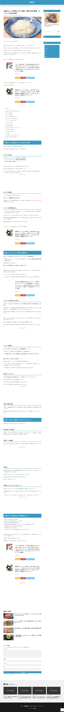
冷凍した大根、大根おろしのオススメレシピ (12, 127)
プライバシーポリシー (33, 706)
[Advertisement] (22, 182)
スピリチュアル (48, 46)
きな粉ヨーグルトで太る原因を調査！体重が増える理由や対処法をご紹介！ (53, 697)
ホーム (22, 706)
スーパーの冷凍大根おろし (11, 116)
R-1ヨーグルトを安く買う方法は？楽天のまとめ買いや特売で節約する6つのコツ (24, 697)
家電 (46, 51)
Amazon (17, 77)
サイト (5, 667)
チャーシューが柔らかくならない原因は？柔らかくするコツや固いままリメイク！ (27, 621)
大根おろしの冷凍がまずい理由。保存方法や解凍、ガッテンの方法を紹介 (20, 5)
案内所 (32, 2)
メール (5, 663)
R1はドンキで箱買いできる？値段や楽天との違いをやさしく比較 (10, 697)
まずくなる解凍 (9, 114)
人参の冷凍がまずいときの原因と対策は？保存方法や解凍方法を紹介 (27, 629)
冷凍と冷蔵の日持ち (10, 125)
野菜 (19, 15)
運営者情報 (26, 706)
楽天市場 (23, 77)
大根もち (8, 133)
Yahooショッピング (30, 77)
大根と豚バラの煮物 (10, 129)
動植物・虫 (47, 48)
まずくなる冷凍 (9, 112)
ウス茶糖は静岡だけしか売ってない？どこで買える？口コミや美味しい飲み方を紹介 (27, 636)
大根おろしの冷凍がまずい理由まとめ (11, 136)
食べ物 (21, 15)
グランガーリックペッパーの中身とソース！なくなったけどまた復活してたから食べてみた (27, 614)
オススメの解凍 (9, 122)
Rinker (19, 73)
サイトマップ (41, 706)
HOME (5, 5)
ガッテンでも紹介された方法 (11, 120)
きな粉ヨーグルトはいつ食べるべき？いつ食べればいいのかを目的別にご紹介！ (39, 697)
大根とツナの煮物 (9, 131)
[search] (59, 32)
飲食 (8, 5)
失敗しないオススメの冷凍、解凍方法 (11, 118)
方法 (18, 15)
